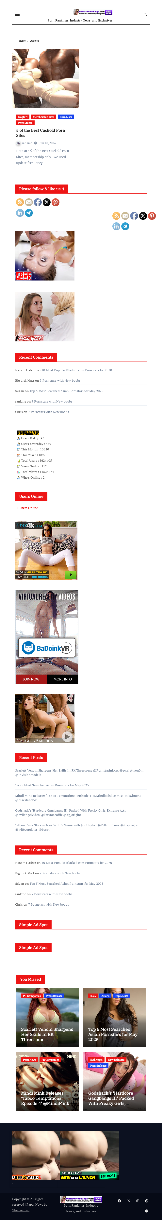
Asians (105, 996)
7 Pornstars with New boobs (60, 380)
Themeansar (20, 1210)
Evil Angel (96, 1060)
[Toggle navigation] (17, 14)
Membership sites (43, 117)
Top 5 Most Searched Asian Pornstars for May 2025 (67, 391)
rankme (27, 143)
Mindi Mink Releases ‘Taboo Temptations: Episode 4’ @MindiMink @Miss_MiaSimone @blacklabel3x (45, 1103)
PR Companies (32, 996)
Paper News (34, 1204)
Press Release (54, 996)
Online (26, 508)
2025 (93, 996)
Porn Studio (25, 123)
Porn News (29, 1060)
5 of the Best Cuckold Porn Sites (40, 133)
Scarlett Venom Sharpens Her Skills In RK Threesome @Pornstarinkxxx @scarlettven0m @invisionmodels (47, 1042)
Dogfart (22, 117)
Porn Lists (66, 117)
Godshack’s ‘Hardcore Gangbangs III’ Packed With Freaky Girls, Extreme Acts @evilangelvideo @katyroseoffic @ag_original (70, 812)
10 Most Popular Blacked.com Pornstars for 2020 (76, 370)
